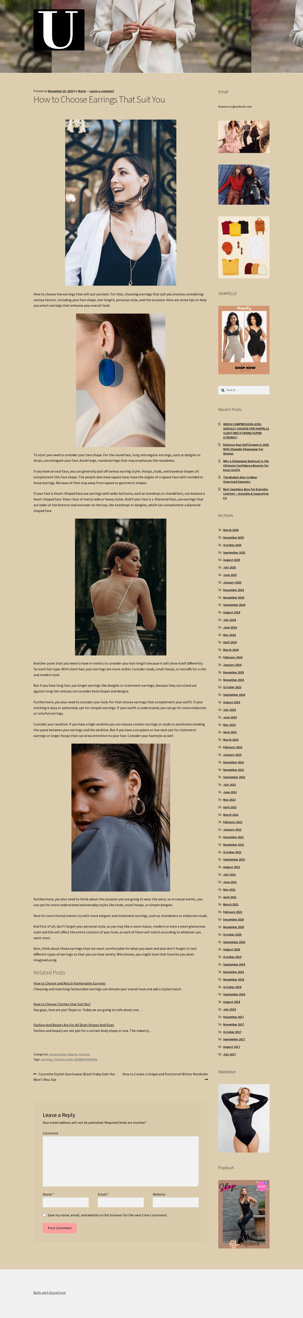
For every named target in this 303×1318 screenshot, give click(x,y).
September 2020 (234, 942)
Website (159, 1194)
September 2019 (234, 964)
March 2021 (230, 904)
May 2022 (229, 800)
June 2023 (230, 717)
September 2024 (234, 605)
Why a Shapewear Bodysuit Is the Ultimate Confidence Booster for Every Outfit (246, 465)
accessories (58, 1054)
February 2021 (232, 912)
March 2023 (230, 740)
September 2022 (234, 777)
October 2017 (232, 1032)
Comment (50, 1133)
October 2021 (232, 852)
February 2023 (232, 747)
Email (103, 1194)
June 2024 (230, 627)
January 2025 (232, 582)
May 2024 (229, 635)
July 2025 (229, 567)
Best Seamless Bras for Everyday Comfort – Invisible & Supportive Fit (246, 493)
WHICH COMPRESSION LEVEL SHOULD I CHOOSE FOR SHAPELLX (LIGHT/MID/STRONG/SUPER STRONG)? (246, 430)
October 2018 (232, 987)
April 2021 (229, 897)
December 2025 (233, 537)
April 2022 (229, 807)
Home (38, 64)
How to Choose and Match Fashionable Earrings (69, 983)
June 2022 (230, 792)
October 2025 (232, 545)
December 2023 (233, 672)
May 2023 (229, 725)
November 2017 (233, 1024)
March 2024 (230, 650)
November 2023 (233, 680)
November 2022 (233, 770)
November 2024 (233, 597)
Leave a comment (102, 91)
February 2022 (232, 822)
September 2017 (234, 1039)
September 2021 (234, 859)
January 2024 (232, 665)
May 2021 (229, 890)
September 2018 (234, 994)
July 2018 (229, 1009)
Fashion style (63, 1059)
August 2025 (231, 560)
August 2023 (231, 702)
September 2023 (234, 695)
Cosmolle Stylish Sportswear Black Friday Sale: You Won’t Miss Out (74, 1077)
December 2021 (233, 837)
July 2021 (229, 874)
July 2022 (229, 785)
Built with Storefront (49, 1292)
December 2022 (233, 762)
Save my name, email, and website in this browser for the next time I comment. (107, 1215)
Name (48, 1194)
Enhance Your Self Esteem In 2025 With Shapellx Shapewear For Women (246, 449)
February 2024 (232, 657)
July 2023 (229, 710)
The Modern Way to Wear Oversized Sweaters (240, 479)
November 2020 (233, 927)
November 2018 (233, 979)
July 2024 (229, 620)
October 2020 (232, 934)
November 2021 (233, 845)
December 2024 (233, 590)
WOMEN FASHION (85, 1059)
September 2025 (234, 552)
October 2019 (232, 957)
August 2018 (231, 1002)
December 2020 (233, 919)
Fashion (84, 1054)
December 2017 (233, 1017)
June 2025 (230, 575)
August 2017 (231, 1047)
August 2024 (231, 612)
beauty (72, 1054)
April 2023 (229, 732)
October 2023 (232, 687)
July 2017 (229, 1054)
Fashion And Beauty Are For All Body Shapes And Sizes (73, 1025)
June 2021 (230, 882)
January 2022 (232, 830)
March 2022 (230, 815)
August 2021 (231, 867)
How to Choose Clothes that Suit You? (62, 1004)
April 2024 (229, 642)
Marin (82, 91)
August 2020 (231, 949)
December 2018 (233, 972)
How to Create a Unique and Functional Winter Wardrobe (165, 1077)
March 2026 (230, 530)
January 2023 (232, 755)
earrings (47, 1059)
